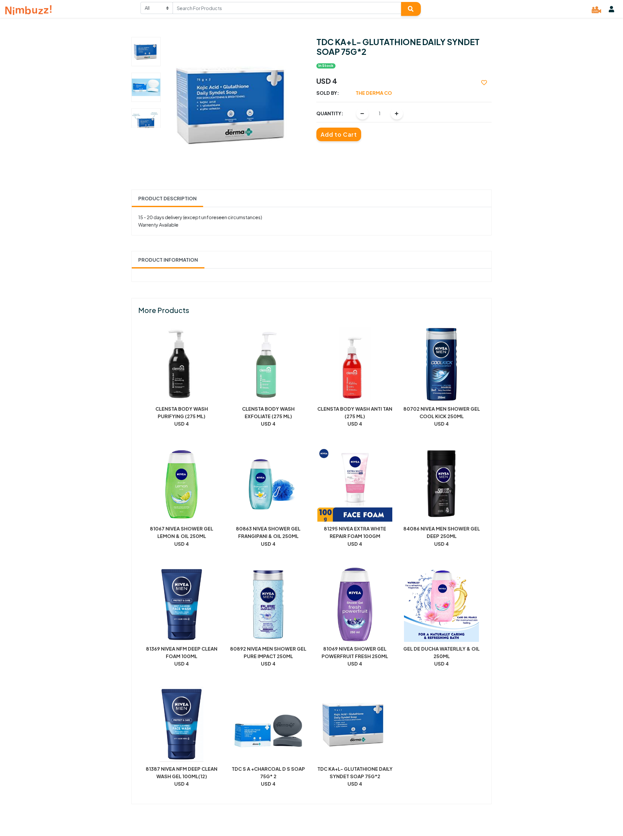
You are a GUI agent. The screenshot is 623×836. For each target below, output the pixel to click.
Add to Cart (339, 134)
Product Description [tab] (167, 198)
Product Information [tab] (168, 260)
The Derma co (374, 93)
